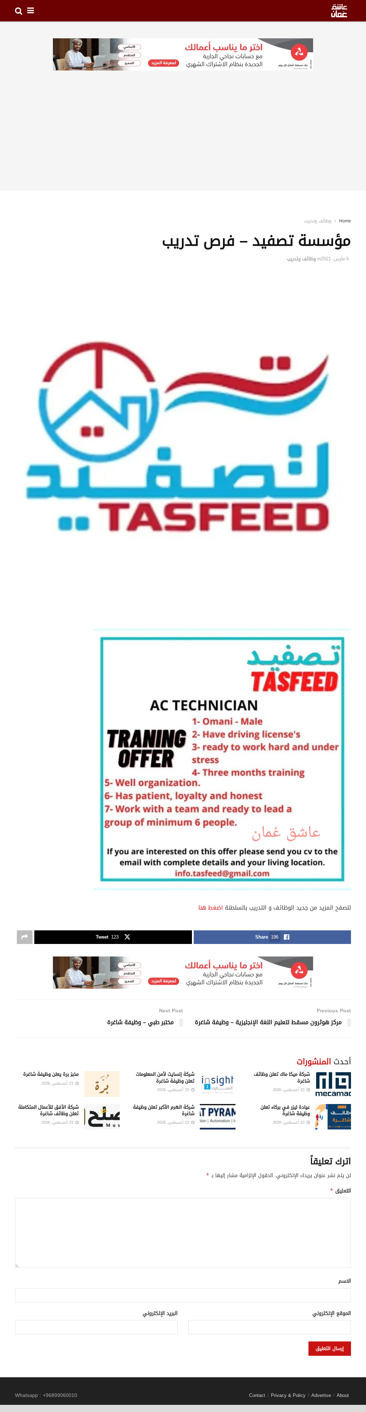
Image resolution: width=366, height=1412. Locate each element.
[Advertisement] (183, 140)
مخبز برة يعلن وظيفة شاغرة (51, 1074)
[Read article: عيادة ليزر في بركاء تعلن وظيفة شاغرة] (333, 1117)
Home (345, 221)
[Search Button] (18, 11)
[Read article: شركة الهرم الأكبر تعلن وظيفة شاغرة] (218, 1117)
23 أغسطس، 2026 (289, 1090)
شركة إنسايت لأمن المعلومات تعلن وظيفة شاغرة (165, 1077)
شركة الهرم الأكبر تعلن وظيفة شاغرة (163, 1110)
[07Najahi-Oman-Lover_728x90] (183, 55)
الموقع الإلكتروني (331, 1313)
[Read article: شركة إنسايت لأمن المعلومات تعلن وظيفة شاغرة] (218, 1084)
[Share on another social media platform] (25, 937)
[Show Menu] (30, 10)
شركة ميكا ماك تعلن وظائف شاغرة (282, 1077)
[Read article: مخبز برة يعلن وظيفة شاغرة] (102, 1084)
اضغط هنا (210, 907)
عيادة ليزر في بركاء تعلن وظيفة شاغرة (285, 1110)
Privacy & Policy (288, 1395)
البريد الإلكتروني (160, 1313)
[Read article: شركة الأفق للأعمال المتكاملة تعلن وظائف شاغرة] (102, 1117)
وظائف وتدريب (317, 221)
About (343, 1395)
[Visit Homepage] (339, 11)
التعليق (340, 1191)
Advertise (321, 1395)
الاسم (344, 1281)
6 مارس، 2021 (335, 258)
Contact (257, 1395)
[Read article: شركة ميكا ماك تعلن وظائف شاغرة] (333, 1084)
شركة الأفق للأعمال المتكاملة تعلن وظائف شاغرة (48, 1110)
